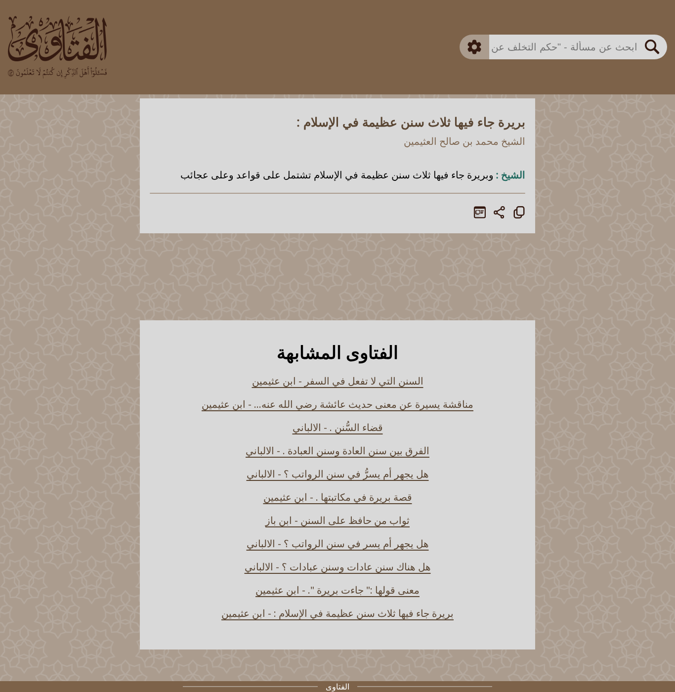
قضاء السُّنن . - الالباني (338, 427)
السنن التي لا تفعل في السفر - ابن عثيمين (337, 381)
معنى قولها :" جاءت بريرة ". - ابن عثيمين (337, 590)
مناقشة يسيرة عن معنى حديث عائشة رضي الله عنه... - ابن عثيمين (337, 404)
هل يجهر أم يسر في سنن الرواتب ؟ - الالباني (338, 543)
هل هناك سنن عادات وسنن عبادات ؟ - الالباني (338, 566)
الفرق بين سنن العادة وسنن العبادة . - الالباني (337, 450)
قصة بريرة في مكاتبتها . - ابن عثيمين (337, 497)
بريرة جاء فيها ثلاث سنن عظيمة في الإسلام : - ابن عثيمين (337, 613)
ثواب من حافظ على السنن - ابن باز (337, 520)
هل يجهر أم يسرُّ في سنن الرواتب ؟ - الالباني (338, 473)
